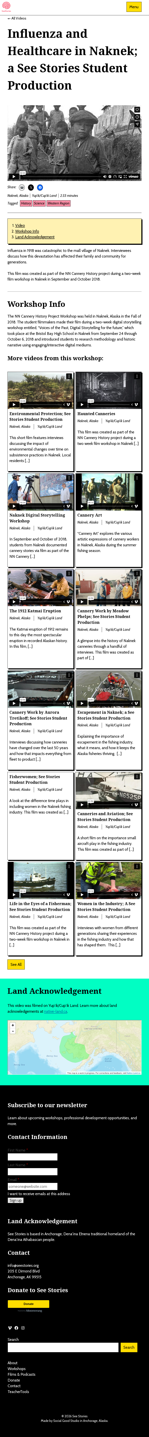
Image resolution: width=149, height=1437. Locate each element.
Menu (133, 7)
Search (13, 1339)
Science (39, 203)
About (12, 1363)
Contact (14, 1386)
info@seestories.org (23, 1265)
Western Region (58, 203)
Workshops (17, 1368)
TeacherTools (18, 1391)
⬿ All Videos (16, 18)
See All (16, 964)
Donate (29, 1303)
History (26, 203)
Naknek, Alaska (17, 196)
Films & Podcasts (21, 1374)
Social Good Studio (66, 1421)
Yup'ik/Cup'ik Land (44, 196)
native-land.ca (55, 1011)
